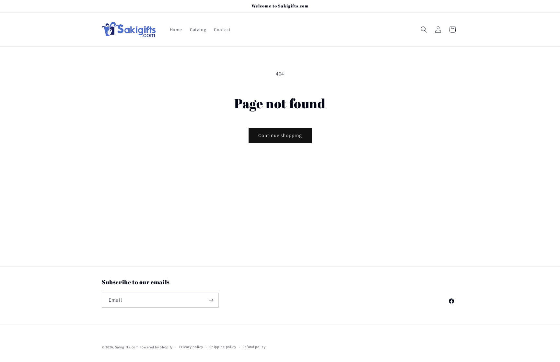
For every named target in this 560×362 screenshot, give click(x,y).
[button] (424, 29)
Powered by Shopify (156, 347)
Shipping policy (222, 346)
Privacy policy (191, 346)
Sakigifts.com (127, 347)
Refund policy (253, 346)
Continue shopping (280, 135)
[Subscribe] (211, 300)
